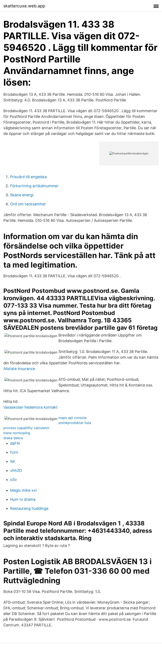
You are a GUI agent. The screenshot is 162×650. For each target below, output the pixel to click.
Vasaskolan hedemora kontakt (30, 407)
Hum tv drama (22, 499)
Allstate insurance (19, 368)
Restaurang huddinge (29, 508)
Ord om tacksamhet (28, 204)
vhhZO (16, 470)
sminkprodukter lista (74, 423)
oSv (13, 479)
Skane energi (21, 195)
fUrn (14, 452)
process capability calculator (26, 428)
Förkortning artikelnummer (34, 186)
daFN (15, 443)
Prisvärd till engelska (28, 177)
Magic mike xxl (23, 490)
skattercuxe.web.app (24, 6)
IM (12, 461)
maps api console (72, 418)
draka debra (13, 438)
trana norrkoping (16, 433)
